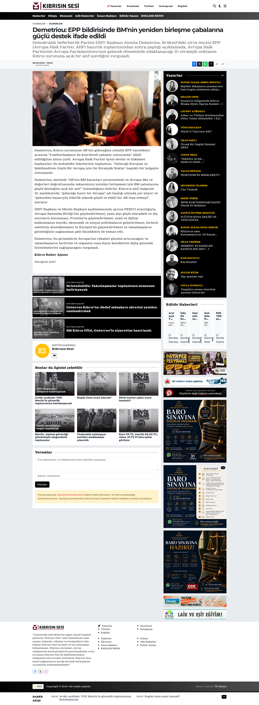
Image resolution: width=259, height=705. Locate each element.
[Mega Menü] (225, 6)
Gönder (42, 484)
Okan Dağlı (189, 140)
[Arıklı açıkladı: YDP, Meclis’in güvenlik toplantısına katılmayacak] (54, 383)
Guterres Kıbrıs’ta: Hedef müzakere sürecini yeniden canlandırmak (207, 316)
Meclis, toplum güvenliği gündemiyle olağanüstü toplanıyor (51, 437)
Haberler (39, 15)
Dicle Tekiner (190, 241)
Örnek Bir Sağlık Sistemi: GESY (198, 146)
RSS (39, 686)
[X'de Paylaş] (199, 64)
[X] (40, 671)
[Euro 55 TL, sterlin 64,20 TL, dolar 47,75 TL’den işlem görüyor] (138, 420)
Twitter (149, 6)
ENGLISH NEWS (152, 15)
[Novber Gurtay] (174, 339)
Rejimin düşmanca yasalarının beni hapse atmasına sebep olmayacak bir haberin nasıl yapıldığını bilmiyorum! (202, 88)
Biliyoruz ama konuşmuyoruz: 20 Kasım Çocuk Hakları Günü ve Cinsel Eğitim (201, 233)
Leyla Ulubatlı (192, 285)
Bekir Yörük (189, 198)
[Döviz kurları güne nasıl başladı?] (138, 383)
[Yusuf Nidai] (172, 158)
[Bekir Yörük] (172, 201)
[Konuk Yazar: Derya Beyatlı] (172, 85)
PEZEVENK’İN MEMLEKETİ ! (200, 175)
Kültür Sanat (128, 15)
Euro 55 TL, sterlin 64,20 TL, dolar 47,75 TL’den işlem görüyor (138, 437)
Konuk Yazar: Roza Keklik (199, 227)
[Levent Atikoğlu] (172, 114)
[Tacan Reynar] (172, 172)
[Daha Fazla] (211, 64)
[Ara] (214, 6)
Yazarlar (116, 6)
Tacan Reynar (191, 171)
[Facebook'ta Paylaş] (194, 64)
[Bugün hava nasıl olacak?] (96, 383)
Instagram (166, 6)
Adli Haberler (84, 15)
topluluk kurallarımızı (70, 494)
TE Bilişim (220, 686)
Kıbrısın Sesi (63, 349)
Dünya (52, 15)
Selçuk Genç (190, 96)
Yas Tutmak (189, 189)
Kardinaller (189, 262)
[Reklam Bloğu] (195, 363)
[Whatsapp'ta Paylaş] (205, 64)
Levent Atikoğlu (193, 111)
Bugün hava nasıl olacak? (94, 397)
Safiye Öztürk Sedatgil (198, 212)
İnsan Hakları (107, 15)
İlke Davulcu (190, 258)
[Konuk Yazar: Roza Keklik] (172, 230)
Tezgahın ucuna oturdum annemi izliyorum (198, 291)
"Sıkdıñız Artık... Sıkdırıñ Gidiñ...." (192, 160)
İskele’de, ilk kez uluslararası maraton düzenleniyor (183, 316)
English (182, 6)
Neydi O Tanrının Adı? (196, 131)
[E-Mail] (54, 355)
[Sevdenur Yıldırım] (172, 187)
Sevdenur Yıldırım (194, 185)
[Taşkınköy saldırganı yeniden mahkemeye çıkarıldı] (96, 420)
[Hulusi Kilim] (172, 274)
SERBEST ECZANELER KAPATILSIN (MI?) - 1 (197, 247)
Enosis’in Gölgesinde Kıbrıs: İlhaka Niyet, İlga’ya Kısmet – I (202, 102)
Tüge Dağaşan (191, 127)
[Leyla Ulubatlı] (172, 288)
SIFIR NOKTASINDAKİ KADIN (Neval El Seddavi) (200, 204)
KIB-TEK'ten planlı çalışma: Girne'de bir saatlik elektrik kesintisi (218, 316)
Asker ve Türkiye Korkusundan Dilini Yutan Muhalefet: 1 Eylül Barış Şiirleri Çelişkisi (202, 117)
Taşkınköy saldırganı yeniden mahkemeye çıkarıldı (91, 437)
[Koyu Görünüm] (220, 6)
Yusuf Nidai (189, 154)
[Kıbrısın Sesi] (56, 6)
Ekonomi (66, 15)
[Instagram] (46, 671)
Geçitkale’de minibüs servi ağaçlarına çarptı (195, 316)
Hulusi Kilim (189, 272)
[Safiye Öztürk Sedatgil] (172, 216)
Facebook (133, 6)
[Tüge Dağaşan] (172, 129)
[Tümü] (222, 75)
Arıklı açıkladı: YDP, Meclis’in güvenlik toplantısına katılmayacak (53, 400)
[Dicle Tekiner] (172, 245)
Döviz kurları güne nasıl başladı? (135, 399)
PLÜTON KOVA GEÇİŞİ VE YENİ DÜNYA (198, 218)
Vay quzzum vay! (192, 276)
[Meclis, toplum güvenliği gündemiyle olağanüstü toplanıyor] (54, 420)
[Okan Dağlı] (172, 143)
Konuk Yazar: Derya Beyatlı (200, 82)
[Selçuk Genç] (172, 100)
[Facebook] (35, 671)
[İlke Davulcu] (172, 259)
